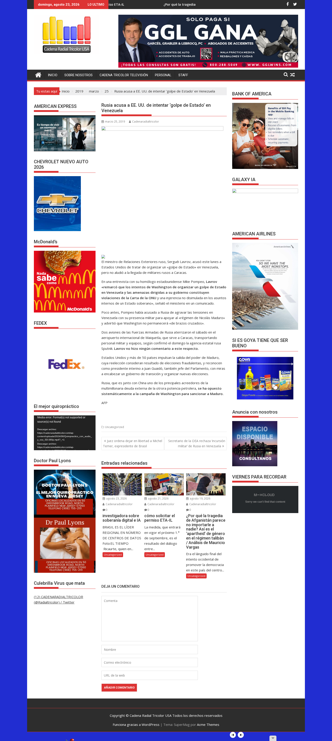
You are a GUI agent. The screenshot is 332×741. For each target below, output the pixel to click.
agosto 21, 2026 (157, 498)
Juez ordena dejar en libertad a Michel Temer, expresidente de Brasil (132, 443)
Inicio (52, 75)
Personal (163, 75)
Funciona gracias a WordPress (136, 724)
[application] (65, 432)
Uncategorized (114, 427)
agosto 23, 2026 (116, 498)
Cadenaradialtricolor (145, 121)
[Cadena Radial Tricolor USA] (38, 74)
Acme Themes (208, 724)
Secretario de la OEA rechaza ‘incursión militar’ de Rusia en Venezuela (196, 443)
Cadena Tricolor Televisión (124, 75)
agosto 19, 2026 (199, 498)
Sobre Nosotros (78, 75)
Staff (183, 75)
